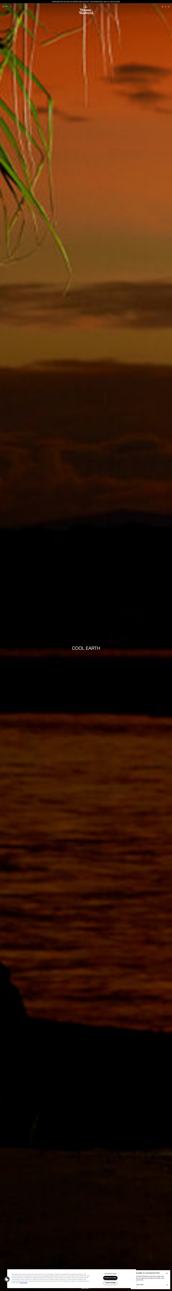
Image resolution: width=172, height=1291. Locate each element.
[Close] (167, 1273)
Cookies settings (110, 1282)
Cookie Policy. (24, 1283)
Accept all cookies (110, 1278)
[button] (7, 1279)
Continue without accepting (110, 1273)
